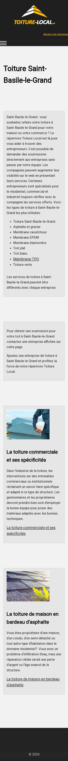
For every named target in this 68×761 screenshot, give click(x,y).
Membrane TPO (26, 259)
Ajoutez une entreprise (55, 34)
